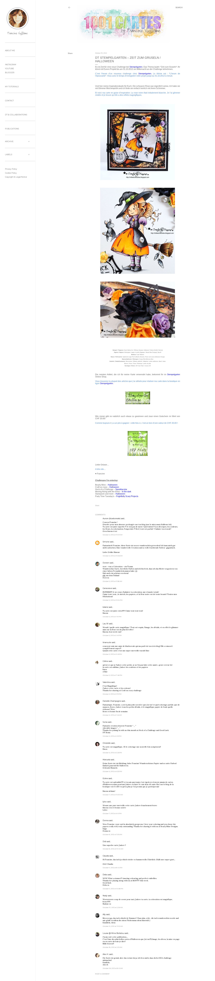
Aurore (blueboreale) (111, 518)
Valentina (107, 682)
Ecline (105, 778)
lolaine (105, 607)
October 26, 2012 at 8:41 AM (113, 968)
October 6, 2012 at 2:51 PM (112, 736)
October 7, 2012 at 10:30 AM (113, 795)
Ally (104, 914)
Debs (105, 874)
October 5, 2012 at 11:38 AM (112, 581)
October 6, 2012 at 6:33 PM (112, 771)
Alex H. (106, 954)
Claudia (106, 856)
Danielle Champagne (112, 701)
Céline (105, 661)
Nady (105, 896)
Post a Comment (102, 974)
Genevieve (107, 588)
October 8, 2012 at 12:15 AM (112, 834)
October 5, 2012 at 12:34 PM (112, 600)
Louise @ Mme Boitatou (113, 933)
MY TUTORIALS (12, 86)
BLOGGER (9, 72)
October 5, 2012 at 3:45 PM (112, 654)
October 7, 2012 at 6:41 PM (112, 813)
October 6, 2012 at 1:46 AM (112, 715)
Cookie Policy (11, 173)
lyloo (105, 802)
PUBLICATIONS (12, 129)
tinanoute (107, 642)
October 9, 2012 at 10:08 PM (113, 889)
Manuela (106, 760)
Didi (104, 841)
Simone (106, 542)
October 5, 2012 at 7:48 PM (112, 675)
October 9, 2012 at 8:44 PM (112, 868)
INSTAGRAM (10, 64)
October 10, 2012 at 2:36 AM (113, 907)
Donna (105, 820)
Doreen (106, 563)
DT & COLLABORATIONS (16, 115)
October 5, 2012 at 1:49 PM (112, 635)
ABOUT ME (10, 50)
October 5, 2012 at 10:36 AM (113, 556)
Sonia (105, 722)
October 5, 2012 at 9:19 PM (112, 694)
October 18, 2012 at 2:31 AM (112, 947)
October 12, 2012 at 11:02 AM (113, 926)
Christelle (107, 743)
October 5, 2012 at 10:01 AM (112, 535)
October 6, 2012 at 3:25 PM (112, 753)
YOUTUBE (9, 68)
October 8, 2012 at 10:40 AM (113, 849)
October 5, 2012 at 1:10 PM (112, 617)
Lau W (105, 624)
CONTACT (9, 101)
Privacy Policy (11, 169)
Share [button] (70, 53)
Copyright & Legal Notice (16, 177)
